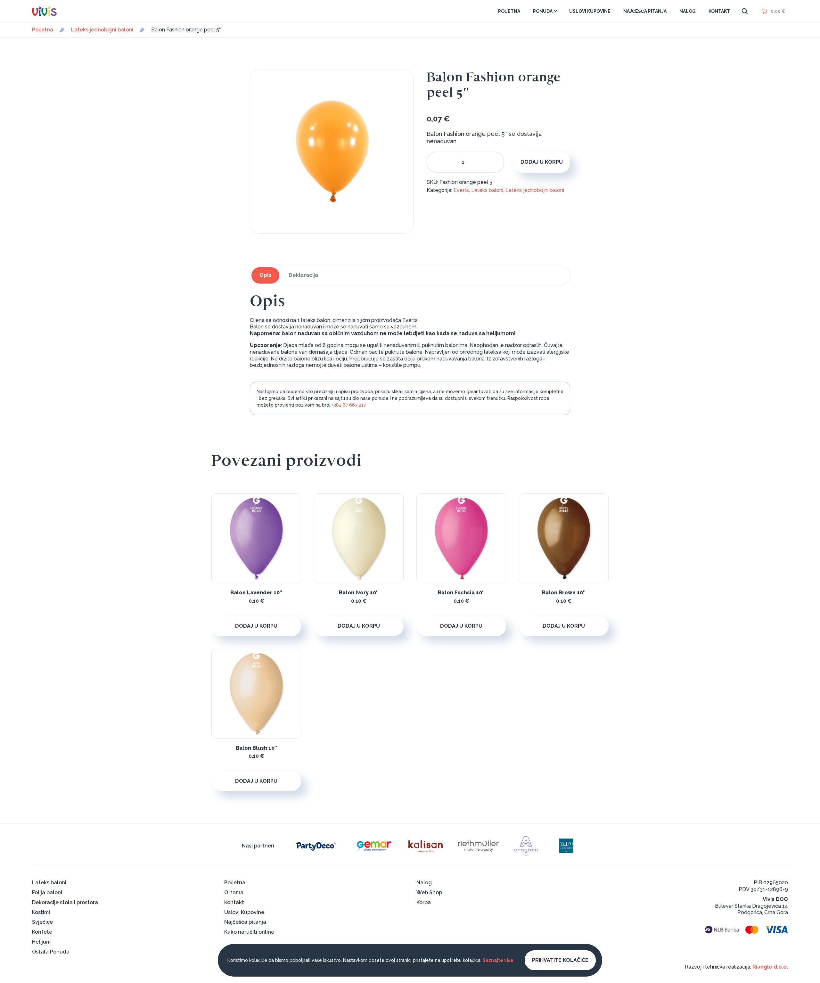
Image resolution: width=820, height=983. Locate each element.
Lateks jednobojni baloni (102, 29)
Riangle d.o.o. (770, 967)
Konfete (42, 932)
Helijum (41, 942)
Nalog (424, 883)
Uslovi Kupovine (244, 912)
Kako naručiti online (249, 932)
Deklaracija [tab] (303, 275)
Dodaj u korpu (542, 162)
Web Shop (429, 892)
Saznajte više (498, 960)
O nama (233, 892)
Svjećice (42, 922)
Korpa (423, 902)
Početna (42, 29)
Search (744, 11)
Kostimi (41, 912)
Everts (461, 190)
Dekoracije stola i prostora (65, 902)
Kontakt (234, 902)
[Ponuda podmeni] (555, 10)
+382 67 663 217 (348, 405)
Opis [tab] (265, 275)
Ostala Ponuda (51, 952)
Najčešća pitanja (245, 922)
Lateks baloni (487, 190)
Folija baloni (47, 892)
